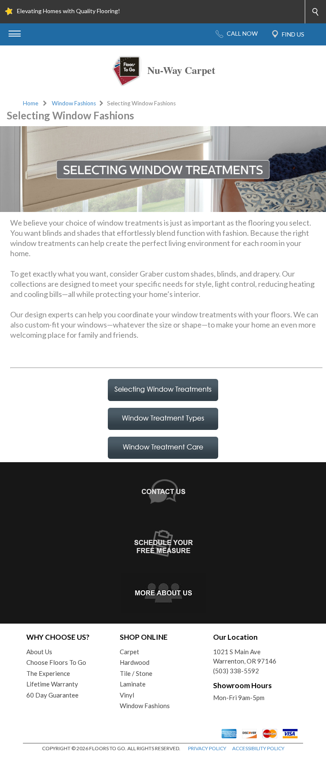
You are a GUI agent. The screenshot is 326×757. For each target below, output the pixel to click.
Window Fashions (74, 103)
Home (30, 103)
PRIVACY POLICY (207, 748)
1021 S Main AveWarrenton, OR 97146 (244, 656)
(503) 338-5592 (236, 671)
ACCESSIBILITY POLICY (258, 748)
